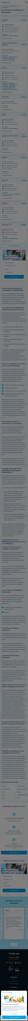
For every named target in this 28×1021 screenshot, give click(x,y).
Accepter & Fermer (14, 1017)
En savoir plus (14, 1013)
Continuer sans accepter (7, 992)
